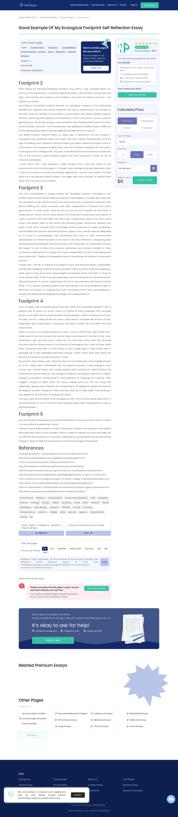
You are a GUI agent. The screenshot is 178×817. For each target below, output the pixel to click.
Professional (147, 128)
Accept (78, 795)
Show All (32, 735)
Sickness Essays (138, 720)
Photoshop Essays (67, 720)
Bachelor (127, 128)
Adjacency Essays (103, 713)
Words (150, 154)
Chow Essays (136, 726)
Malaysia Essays (102, 720)
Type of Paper (124, 136)
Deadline (121, 162)
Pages (137, 154)
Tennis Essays (101, 726)
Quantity (122, 149)
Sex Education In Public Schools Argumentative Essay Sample (34, 718)
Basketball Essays (139, 713)
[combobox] (137, 141)
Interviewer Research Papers (73, 713)
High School (127, 121)
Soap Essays (64, 726)
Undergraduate (147, 121)
